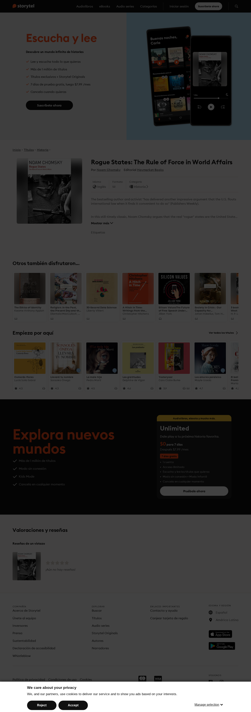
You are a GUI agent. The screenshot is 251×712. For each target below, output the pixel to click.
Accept (73, 705)
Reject (41, 705)
